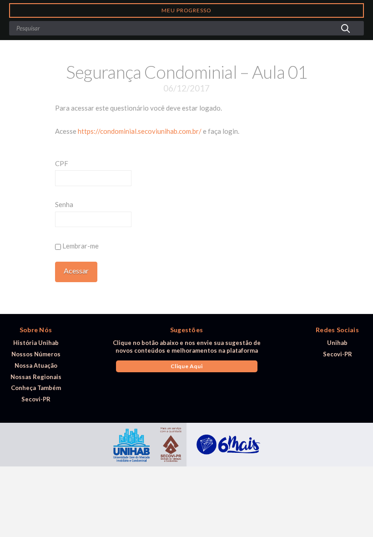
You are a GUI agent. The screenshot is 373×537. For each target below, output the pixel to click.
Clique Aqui (187, 366)
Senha (64, 204)
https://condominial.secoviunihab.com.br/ (140, 131)
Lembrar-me (80, 246)
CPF (61, 163)
